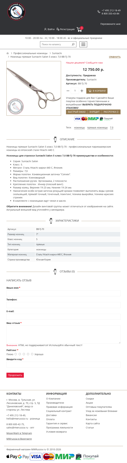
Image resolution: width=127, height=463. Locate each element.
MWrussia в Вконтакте (19, 438)
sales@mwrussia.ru (17, 427)
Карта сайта (93, 423)
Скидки (90, 398)
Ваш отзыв (13, 323)
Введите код (14, 359)
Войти (51, 29)
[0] (79, 31)
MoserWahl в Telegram (19, 433)
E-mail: (10, 311)
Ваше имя (12, 287)
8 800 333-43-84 (110, 13)
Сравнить (115, 57)
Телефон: (11, 299)
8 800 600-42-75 (15, 424)
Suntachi (57, 53)
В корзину (99, 90)
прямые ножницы (97, 127)
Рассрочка (110, 111)
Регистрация (67, 29)
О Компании (53, 398)
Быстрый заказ (76, 111)
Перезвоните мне (110, 23)
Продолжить (15, 375)
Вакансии (91, 415)
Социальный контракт (59, 411)
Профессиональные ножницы (30, 53)
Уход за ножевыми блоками (101, 411)
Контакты (91, 419)
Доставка (51, 415)
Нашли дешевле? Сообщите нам (84, 62)
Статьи (90, 427)
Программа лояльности (59, 427)
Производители (55, 402)
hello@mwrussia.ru (17, 418)
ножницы (79, 127)
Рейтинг (11, 350)
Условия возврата (56, 431)
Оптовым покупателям (99, 406)
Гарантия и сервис (57, 423)
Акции (89, 402)
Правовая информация (59, 406)
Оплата (50, 419)
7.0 (111, 127)
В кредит (95, 111)
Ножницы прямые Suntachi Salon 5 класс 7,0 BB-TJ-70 (40, 56)
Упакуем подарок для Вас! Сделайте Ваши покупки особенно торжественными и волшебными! (90, 102)
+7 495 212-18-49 (111, 10)
